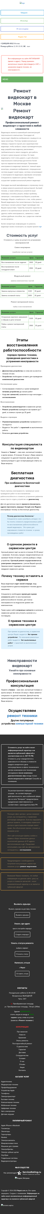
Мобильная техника (8, 1105)
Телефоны (5, 1093)
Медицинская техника (9, 1084)
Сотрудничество (22, 1055)
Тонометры (5, 1128)
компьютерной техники (29, 723)
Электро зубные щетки (10, 1152)
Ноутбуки (4, 1155)
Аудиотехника (6, 1081)
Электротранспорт (8, 1096)
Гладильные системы (9, 1158)
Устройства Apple (7, 1090)
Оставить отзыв (22, 974)
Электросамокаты (8, 1140)
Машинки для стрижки (9, 1146)
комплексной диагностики (13, 379)
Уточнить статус (22, 954)
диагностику (34, 499)
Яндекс (38, 507)
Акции (22, 1067)
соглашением (25, 850)
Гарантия (22, 1049)
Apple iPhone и (7, 1125)
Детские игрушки (7, 1114)
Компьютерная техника (10, 1102)
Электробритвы (7, 1149)
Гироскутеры (6, 1134)
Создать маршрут (22, 934)
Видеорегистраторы (9, 1161)
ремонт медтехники (28, 866)
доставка (14, 433)
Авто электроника (8, 1111)
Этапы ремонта (22, 1041)
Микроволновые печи (9, 1143)
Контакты (22, 1070)
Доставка (22, 1052)
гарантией (25, 427)
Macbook (16, 1125)
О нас (22, 1061)
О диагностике (22, 1046)
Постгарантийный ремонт (22, 1043)
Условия (22, 1058)
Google (28, 507)
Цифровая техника (8, 1108)
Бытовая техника (7, 1099)
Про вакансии (22, 1032)
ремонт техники (22, 715)
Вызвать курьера (22, 915)
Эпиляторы (5, 1131)
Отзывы (22, 1064)
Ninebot (4, 1137)
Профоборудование (9, 1087)
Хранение (22, 1038)
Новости (22, 1035)
